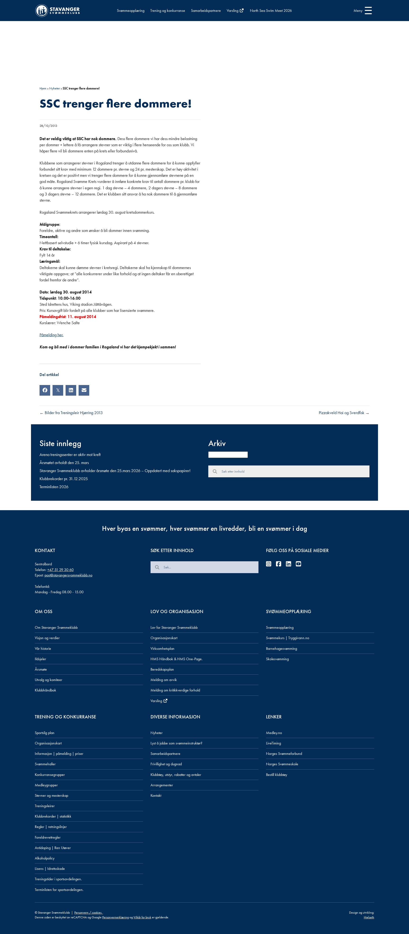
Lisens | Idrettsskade (50, 868)
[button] (361, 10)
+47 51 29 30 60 (60, 569)
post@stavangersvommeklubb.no (68, 575)
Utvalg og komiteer (48, 679)
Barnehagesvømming (281, 648)
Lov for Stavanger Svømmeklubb (174, 627)
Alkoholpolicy (44, 858)
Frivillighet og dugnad (166, 763)
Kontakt (156, 795)
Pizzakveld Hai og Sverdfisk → (344, 412)
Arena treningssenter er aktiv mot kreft (70, 454)
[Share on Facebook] (45, 390)
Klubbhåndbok (45, 690)
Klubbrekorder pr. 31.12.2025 (64, 478)
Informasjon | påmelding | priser (59, 753)
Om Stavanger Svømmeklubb (56, 627)
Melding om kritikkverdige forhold (175, 690)
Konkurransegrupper (50, 774)
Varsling (233, 10)
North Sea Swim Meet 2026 (271, 10)
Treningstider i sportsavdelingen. (58, 878)
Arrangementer (162, 785)
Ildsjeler (40, 658)
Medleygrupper (46, 785)
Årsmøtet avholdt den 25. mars (64, 462)
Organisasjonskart (164, 637)
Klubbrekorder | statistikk (53, 816)
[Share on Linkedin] (71, 390)
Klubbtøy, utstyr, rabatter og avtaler (176, 774)
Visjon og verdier (47, 637)
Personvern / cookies (88, 912)
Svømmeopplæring (130, 10)
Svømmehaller (45, 763)
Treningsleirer (45, 805)
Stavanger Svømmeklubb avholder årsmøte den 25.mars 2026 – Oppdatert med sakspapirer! (115, 470)
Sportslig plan (44, 732)
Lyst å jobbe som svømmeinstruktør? (176, 743)
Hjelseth (369, 917)
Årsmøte (41, 669)
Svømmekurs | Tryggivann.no (287, 637)
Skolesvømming (277, 658)
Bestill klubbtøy (276, 774)
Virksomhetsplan (162, 648)
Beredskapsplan (162, 669)
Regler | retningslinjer (51, 826)
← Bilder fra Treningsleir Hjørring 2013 (71, 412)
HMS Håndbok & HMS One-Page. (177, 658)
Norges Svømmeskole (282, 763)
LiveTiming (273, 743)
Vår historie (43, 648)
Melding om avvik (164, 679)
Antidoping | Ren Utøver (53, 847)
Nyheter (54, 88)
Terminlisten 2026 (54, 486)
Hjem (43, 88)
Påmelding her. (51, 334)
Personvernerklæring (115, 917)
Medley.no (274, 732)
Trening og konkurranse (167, 10)
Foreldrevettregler (48, 837)
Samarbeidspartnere (206, 10)
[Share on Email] (84, 390)
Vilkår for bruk (142, 917)
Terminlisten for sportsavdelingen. (59, 889)
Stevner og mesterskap (51, 795)
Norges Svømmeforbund (284, 753)
